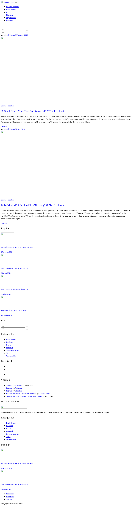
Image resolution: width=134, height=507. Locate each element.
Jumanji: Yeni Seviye (13, 385)
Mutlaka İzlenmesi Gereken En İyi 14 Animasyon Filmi (17, 247)
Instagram (10, 496)
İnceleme (9, 20)
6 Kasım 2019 (5, 273)
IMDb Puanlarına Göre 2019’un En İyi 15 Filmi (14, 268)
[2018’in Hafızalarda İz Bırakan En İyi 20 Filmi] (7, 284)
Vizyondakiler (11, 17)
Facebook (10, 494)
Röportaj (9, 15)
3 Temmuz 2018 (7, 252)
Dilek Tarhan (10, 35)
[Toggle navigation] (16, 2)
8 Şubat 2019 (5, 294)
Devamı (4, 126)
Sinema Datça (45, 393)
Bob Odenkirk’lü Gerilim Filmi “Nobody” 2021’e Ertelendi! (32, 205)
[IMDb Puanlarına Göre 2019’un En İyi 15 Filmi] (7, 263)
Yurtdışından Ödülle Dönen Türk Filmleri (13, 310)
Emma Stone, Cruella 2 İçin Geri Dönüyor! (21, 393)
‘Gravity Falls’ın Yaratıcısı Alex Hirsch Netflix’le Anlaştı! (25, 396)
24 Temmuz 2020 (21, 35)
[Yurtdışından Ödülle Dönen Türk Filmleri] (7, 305)
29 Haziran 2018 (7, 315)
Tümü (8, 353)
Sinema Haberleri (12, 6)
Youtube (9, 499)
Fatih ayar (18, 388)
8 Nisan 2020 (20, 129)
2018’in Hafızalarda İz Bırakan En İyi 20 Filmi (14, 289)
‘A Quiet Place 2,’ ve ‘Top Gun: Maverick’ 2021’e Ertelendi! (33, 111)
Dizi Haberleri (11, 9)
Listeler (8, 12)
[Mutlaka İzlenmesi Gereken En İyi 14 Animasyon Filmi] (7, 242)
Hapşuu (9, 388)
